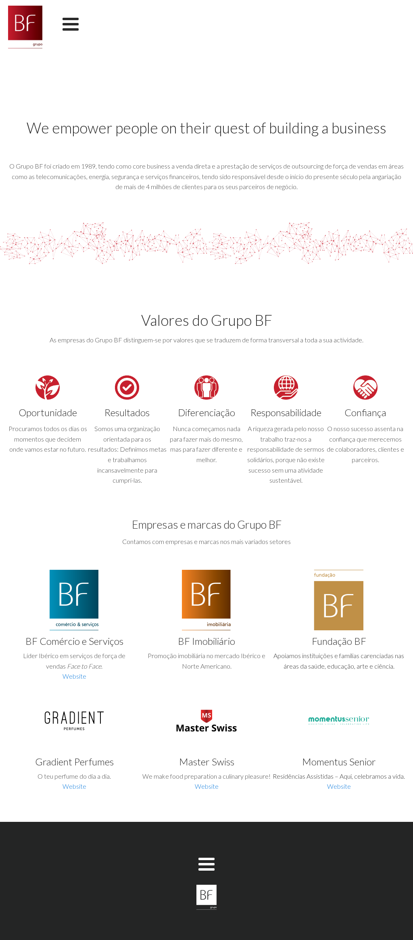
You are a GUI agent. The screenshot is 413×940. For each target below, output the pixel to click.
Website (74, 676)
